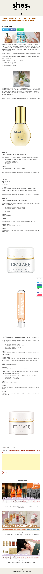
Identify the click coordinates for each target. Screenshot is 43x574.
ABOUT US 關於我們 (16, 571)
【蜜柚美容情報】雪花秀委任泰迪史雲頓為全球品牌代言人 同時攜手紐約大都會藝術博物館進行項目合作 (21, 506)
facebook (13, 29)
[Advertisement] (21, 462)
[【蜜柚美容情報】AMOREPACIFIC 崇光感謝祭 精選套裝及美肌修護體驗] (21, 549)
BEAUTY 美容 (5, 472)
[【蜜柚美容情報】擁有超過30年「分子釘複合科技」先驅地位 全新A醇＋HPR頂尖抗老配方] (21, 520)
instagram (40, 294)
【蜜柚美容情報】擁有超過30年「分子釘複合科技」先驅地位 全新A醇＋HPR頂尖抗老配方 (21, 535)
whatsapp (20, 29)
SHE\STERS (5, 23)
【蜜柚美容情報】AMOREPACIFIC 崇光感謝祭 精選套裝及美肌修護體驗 (21, 562)
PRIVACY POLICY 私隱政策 (26, 571)
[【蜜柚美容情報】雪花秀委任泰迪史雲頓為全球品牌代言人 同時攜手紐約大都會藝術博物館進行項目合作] (21, 492)
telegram (6, 29)
